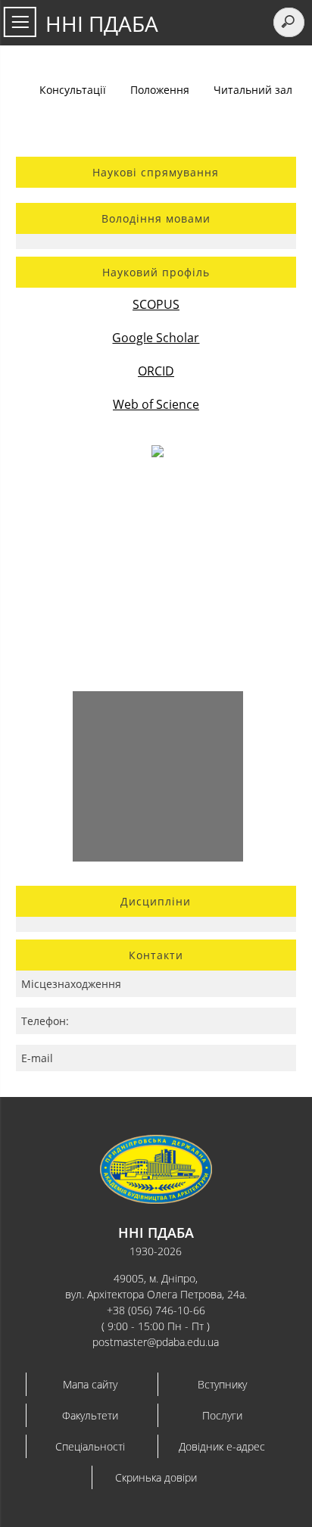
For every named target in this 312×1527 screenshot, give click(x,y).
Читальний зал (253, 90)
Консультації (72, 90)
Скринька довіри (156, 1477)
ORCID (156, 371)
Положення (159, 90)
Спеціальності (90, 1446)
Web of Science (156, 404)
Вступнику (222, 1384)
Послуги (222, 1415)
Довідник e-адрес (222, 1446)
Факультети (90, 1415)
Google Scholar (155, 337)
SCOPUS (156, 304)
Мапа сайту (90, 1384)
